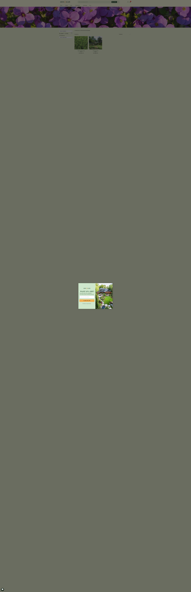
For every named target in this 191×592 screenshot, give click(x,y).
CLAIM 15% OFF (87, 300)
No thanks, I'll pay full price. (87, 303)
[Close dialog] (111, 283)
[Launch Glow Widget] (2, 589)
